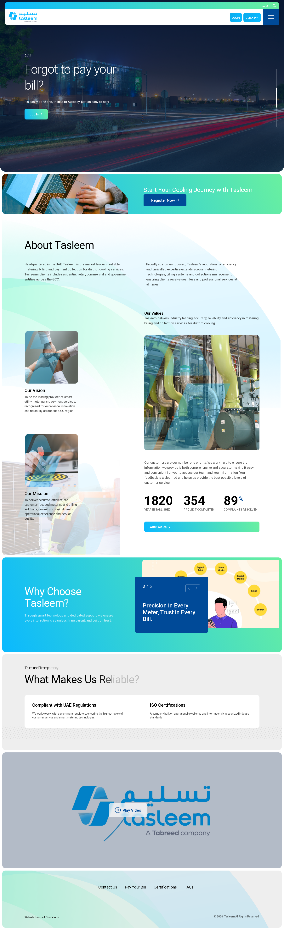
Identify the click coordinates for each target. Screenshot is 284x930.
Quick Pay (252, 17)
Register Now (163, 200)
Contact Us (107, 887)
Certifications (165, 887)
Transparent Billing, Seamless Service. (155, 609)
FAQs (189, 887)
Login (236, 17)
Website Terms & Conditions (42, 917)
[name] (275, 6)
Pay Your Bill (135, 887)
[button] (276, 78)
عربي (265, 5)
